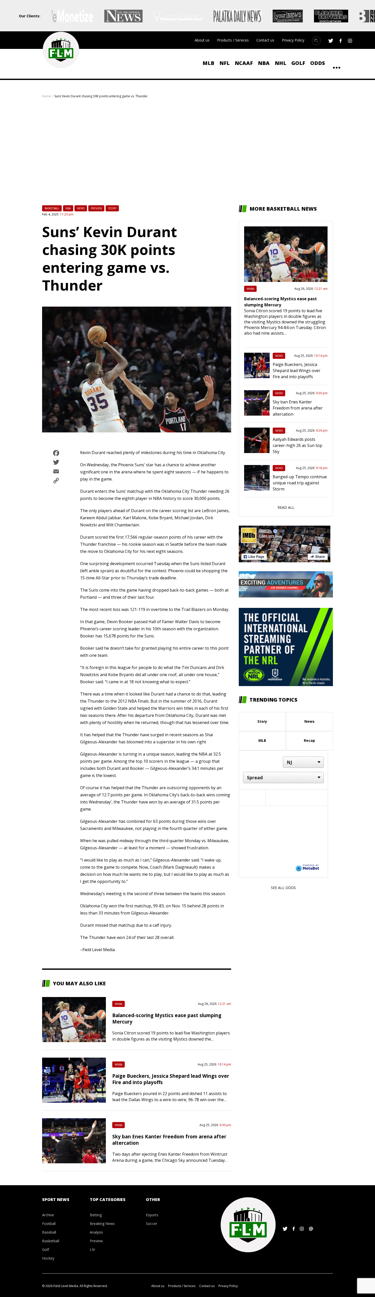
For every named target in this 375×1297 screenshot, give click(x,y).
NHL (280, 63)
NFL (224, 63)
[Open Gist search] (316, 40)
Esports (152, 1214)
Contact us (265, 40)
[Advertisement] (187, 151)
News (80, 208)
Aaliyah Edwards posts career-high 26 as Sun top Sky (297, 445)
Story (112, 208)
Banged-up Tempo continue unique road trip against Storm (300, 483)
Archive (48, 1214)
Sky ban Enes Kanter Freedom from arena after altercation (298, 408)
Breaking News (102, 1223)
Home (46, 96)
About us (202, 40)
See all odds (283, 887)
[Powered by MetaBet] (307, 867)
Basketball (52, 208)
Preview (96, 208)
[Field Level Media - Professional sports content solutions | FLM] (61, 50)
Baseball (49, 1232)
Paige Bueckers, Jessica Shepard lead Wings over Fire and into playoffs (296, 370)
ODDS (317, 63)
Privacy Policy (293, 40)
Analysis (96, 1232)
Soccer (151, 1223)
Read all (286, 507)
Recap (309, 740)
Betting (96, 1214)
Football (49, 1223)
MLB (208, 63)
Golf (298, 63)
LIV (92, 1249)
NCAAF (244, 63)
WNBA (118, 1004)
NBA (264, 63)
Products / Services (233, 40)
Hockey (48, 1258)
